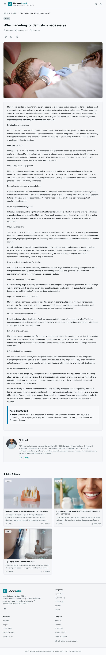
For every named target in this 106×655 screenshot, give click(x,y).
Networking (59, 594)
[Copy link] (5, 36)
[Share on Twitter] (11, 36)
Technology (59, 602)
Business (58, 606)
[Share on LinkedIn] (17, 36)
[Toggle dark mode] (101, 4)
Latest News (7, 629)
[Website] (5, 608)
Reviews (6, 621)
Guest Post (59, 629)
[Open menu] (5, 4)
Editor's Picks (8, 636)
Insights (5, 625)
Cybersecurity (60, 598)
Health (13, 13)
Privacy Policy (60, 633)
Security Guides (8, 633)
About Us (58, 621)
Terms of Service (61, 636)
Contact (58, 625)
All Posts (26, 457)
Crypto (57, 610)
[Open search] (96, 4)
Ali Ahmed (23, 440)
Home (5, 13)
